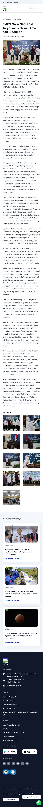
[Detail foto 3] (11, 441)
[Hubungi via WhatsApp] (38, 802)
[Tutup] (39, 797)
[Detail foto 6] (31, 460)
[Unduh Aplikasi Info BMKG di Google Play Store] (12, 751)
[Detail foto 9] (11, 497)
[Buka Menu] (39, 8)
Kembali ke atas (12, 799)
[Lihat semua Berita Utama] (39, 519)
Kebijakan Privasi (31, 794)
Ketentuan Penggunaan (17, 794)
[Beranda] (5, 8)
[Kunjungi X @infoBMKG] (13, 763)
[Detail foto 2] (31, 423)
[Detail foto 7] (11, 478)
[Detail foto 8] (31, 478)
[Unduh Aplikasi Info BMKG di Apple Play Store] (31, 751)
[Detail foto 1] (11, 423)
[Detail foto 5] (11, 460)
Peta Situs (6, 794)
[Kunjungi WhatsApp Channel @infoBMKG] (27, 763)
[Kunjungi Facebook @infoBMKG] (8, 763)
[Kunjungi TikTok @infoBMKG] (22, 763)
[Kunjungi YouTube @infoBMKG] (4, 763)
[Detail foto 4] (31, 441)
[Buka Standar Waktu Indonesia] (39, 2)
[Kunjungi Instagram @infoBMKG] (18, 763)
